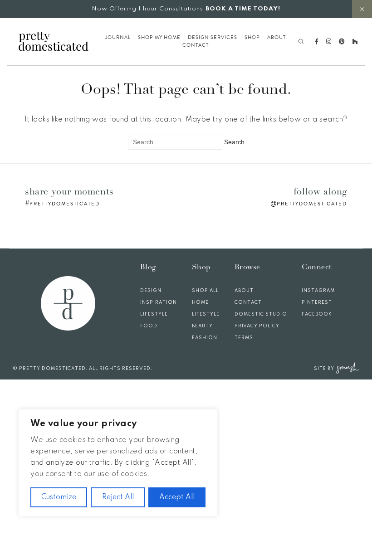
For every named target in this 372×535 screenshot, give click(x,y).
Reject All (118, 497)
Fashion (204, 338)
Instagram (318, 290)
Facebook (317, 314)
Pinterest (317, 302)
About (276, 37)
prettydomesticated (64, 204)
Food (148, 326)
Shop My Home (159, 37)
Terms (244, 338)
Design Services (212, 37)
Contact (195, 45)
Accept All (177, 497)
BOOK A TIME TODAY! (243, 9)
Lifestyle (154, 314)
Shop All (205, 290)
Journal (118, 37)
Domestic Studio (261, 314)
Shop (252, 37)
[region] (118, 463)
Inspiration (158, 302)
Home (200, 302)
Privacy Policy (257, 326)
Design (151, 290)
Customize (58, 497)
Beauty (202, 326)
